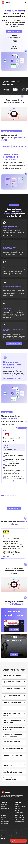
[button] (25, 2)
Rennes (20, 833)
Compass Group (19, 812)
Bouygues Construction (20, 806)
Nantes (3, 833)
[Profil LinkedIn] (4, 839)
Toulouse (11, 835)
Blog (2, 819)
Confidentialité (4, 823)
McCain (17, 804)
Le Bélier (17, 810)
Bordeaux (3, 830)
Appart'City (17, 808)
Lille (10, 830)
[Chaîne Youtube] (2, 839)
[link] (6, 2)
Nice (8, 833)
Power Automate (5, 808)
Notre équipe (4, 817)
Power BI (3, 806)
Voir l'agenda (14, 629)
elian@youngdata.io (20, 821)
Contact (14, 654)
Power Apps (4, 804)
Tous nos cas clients (14, 508)
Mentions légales (5, 821)
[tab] (6, 146)
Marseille (21, 830)
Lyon (14, 830)
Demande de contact (20, 819)
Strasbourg (4, 835)
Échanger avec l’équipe (14, 31)
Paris (14, 833)
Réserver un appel (19, 817)
